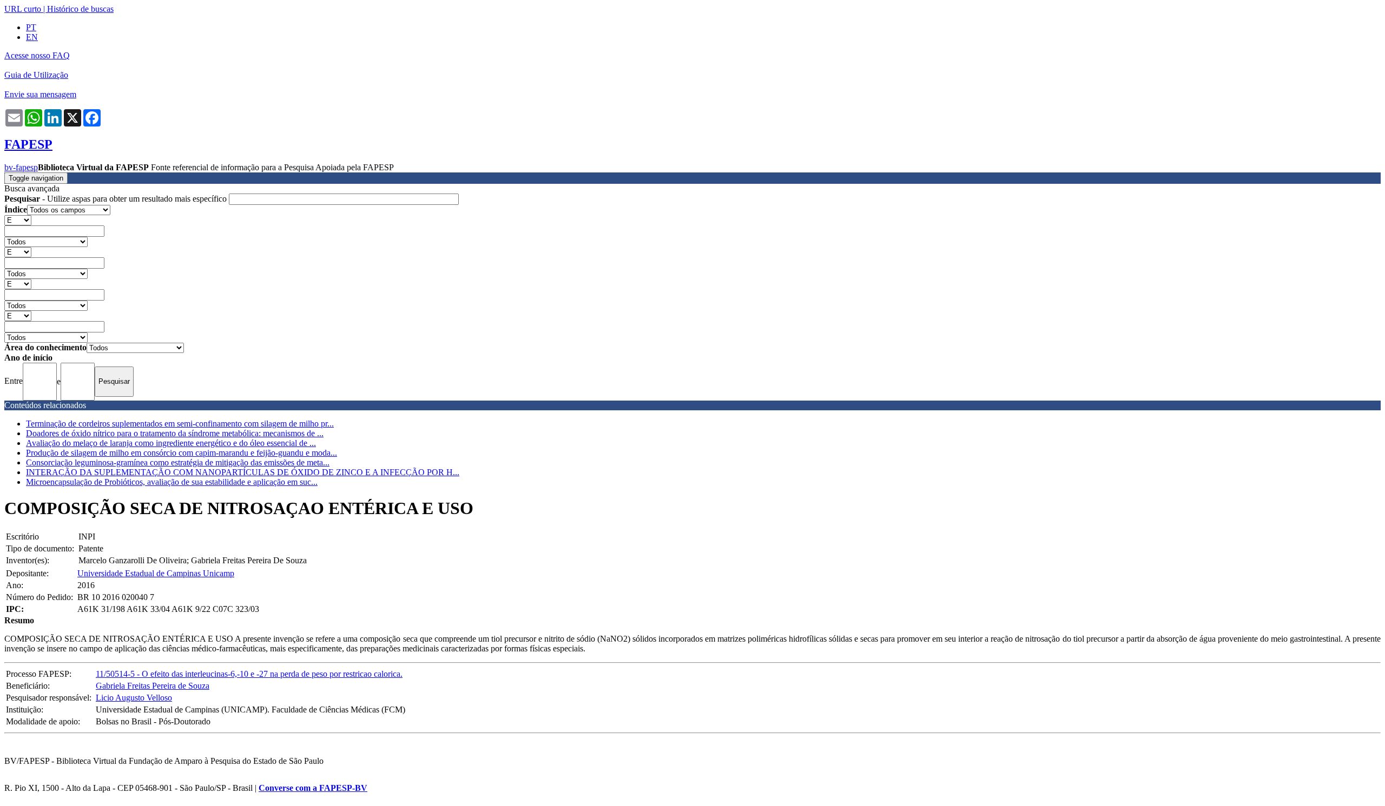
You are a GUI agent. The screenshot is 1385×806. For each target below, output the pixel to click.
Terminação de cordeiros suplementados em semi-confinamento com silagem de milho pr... (180, 423)
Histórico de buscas (80, 9)
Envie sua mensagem (40, 94)
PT (31, 27)
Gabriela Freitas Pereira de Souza (152, 685)
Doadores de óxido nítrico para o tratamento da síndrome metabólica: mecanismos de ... (175, 433)
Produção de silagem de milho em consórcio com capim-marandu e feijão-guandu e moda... (181, 452)
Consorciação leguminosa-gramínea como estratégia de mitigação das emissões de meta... (177, 462)
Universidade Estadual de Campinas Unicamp (155, 573)
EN (32, 37)
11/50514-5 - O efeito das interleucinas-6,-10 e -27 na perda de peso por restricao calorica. (249, 673)
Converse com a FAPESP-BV (313, 787)
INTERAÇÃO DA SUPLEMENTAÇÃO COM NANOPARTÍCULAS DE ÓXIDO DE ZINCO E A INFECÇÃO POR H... (242, 472)
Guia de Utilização (36, 74)
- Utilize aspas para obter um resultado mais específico (116, 198)
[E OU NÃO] (17, 219)
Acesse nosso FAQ (37, 55)
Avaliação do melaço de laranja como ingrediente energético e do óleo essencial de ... (171, 443)
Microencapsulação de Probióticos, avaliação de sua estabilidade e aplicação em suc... (172, 482)
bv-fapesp (21, 167)
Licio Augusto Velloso (134, 697)
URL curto (22, 9)
